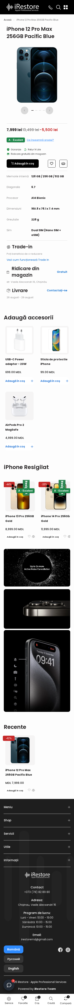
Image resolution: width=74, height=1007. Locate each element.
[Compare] (63, 164)
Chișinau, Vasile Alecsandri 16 (37, 905)
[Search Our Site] (58, 7)
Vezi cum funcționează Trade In (28, 260)
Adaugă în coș (15, 536)
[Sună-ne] (50, 7)
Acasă (7, 19)
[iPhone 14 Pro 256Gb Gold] (56, 496)
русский (13, 959)
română (13, 949)
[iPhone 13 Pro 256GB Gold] (20, 496)
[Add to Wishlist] (52, 164)
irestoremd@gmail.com (37, 939)
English (13, 968)
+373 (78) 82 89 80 (37, 892)
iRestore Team (45, 989)
